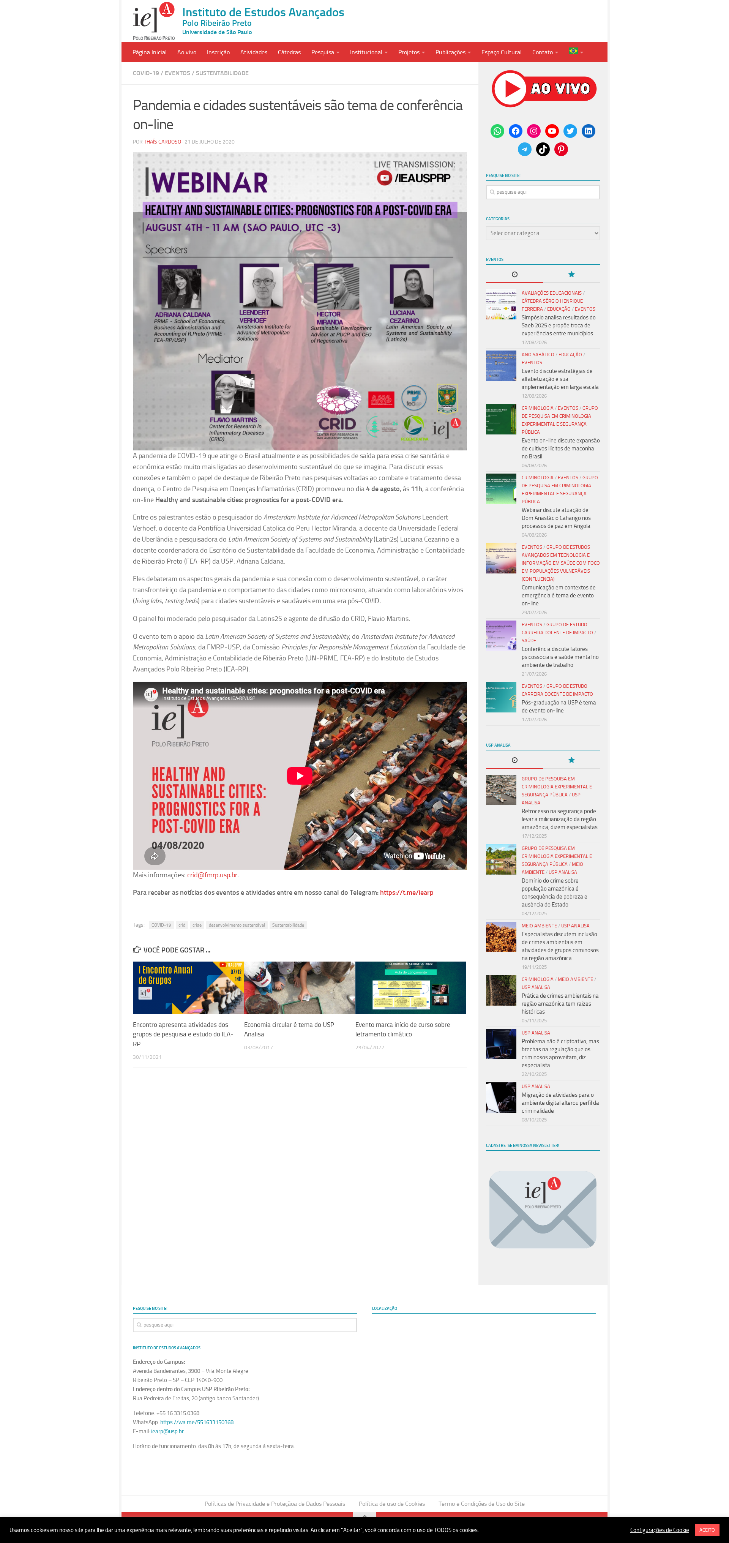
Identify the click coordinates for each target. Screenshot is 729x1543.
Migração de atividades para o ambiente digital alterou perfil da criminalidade (560, 1102)
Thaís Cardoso (162, 142)
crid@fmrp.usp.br (212, 875)
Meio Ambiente (539, 926)
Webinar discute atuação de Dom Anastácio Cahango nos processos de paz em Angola (556, 518)
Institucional (366, 52)
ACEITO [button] (707, 1530)
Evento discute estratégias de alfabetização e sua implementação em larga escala (560, 379)
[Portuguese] (576, 52)
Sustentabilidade (222, 73)
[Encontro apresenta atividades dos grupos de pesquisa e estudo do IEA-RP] (188, 988)
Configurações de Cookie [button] (659, 1530)
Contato (542, 52)
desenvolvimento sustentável (237, 925)
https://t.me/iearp (407, 892)
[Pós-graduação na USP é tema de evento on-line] (501, 697)
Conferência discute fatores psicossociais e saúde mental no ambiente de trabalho (560, 657)
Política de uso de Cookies (392, 1503)
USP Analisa (563, 872)
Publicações (450, 52)
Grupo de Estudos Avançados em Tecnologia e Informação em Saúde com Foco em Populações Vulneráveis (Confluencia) (561, 563)
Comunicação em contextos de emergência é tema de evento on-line (559, 595)
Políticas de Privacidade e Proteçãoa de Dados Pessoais (275, 1503)
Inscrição (218, 52)
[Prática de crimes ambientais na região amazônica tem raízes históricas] (501, 990)
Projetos (409, 52)
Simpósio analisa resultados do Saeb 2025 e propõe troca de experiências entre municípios (559, 325)
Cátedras (289, 52)
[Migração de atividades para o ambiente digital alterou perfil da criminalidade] (501, 1097)
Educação (559, 309)
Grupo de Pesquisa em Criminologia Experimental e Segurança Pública (557, 787)
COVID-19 (161, 925)
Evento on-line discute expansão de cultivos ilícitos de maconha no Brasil (561, 448)
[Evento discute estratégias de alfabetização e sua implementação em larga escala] (501, 366)
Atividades (253, 52)
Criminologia (538, 408)
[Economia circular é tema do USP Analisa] (299, 988)
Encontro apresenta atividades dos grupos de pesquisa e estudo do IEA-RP (183, 1034)
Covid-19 (146, 73)
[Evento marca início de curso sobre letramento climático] (410, 988)
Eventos (177, 73)
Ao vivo (186, 52)
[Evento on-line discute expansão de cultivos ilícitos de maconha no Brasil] (501, 419)
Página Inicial (150, 52)
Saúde (529, 640)
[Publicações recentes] (514, 275)
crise (197, 925)
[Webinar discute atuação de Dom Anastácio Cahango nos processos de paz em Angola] (501, 489)
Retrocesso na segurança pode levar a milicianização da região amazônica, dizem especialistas (560, 819)
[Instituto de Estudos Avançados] (154, 21)
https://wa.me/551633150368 (197, 1422)
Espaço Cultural (501, 52)
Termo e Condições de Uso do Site (482, 1503)
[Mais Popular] (571, 275)
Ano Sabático (538, 354)
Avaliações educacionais (552, 293)
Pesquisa (322, 52)
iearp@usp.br (167, 1431)
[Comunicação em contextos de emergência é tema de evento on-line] (501, 558)
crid (181, 925)
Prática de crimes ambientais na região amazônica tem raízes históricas (560, 1003)
